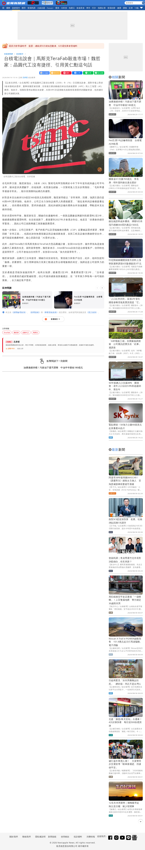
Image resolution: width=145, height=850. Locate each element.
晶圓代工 (26, 332)
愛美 (57, 8)
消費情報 (91, 836)
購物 (125, 8)
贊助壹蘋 (54, 72)
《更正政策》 (92, 312)
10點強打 (138, 8)
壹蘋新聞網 (8, 54)
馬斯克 (35, 332)
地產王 (72, 8)
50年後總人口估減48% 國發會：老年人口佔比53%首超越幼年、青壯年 (125, 386)
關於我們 (14, 836)
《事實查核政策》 (51, 312)
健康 (119, 8)
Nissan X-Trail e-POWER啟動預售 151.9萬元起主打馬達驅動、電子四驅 (125, 642)
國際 (8, 8)
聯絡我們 (26, 836)
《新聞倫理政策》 (19, 312)
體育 (24, 8)
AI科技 (64, 8)
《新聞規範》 (35, 312)
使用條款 (65, 836)
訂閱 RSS (11, 348)
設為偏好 (44, 72)
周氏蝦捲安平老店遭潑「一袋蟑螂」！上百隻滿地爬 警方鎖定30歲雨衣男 (125, 600)
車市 (88, 8)
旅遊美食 (81, 8)
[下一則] (102, 288)
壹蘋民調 (31, 8)
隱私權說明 (39, 836)
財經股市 (16, 8)
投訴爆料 (78, 836)
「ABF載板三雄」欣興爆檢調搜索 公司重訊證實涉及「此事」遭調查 (125, 344)
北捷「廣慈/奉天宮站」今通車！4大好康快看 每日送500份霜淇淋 (125, 722)
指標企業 (102, 8)
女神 (131, 8)
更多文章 (20, 348)
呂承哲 (25, 77)
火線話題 (41, 8)
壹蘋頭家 (111, 8)
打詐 (94, 8)
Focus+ (50, 8)
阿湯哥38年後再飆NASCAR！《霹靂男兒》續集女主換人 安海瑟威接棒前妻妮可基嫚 (125, 481)
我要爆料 (65, 72)
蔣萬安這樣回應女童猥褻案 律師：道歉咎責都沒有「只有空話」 (41, 45)
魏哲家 (16, 332)
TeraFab (7, 332)
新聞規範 (52, 836)
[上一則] (97, 288)
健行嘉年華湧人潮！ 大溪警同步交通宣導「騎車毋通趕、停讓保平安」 (125, 764)
